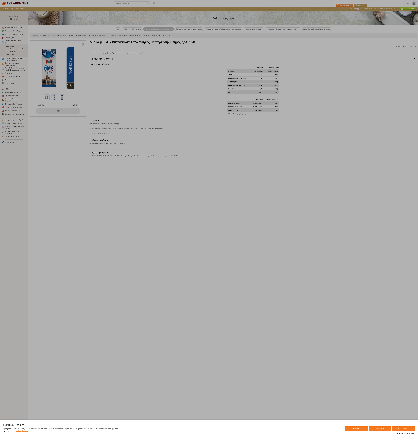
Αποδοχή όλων (403, 428)
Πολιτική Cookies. (22, 431)
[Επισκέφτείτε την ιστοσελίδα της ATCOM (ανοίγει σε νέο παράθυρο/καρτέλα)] (406, 433)
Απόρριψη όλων (380, 428)
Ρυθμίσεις (356, 428)
